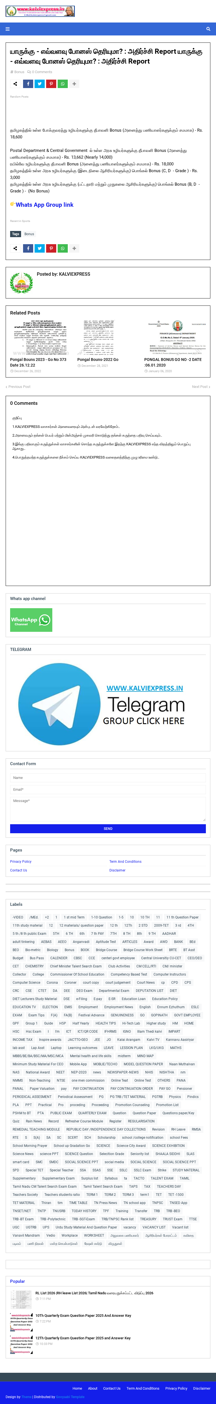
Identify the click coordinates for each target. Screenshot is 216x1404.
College (38, 974)
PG (101, 1097)
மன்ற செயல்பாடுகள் (64, 1244)
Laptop (56, 1048)
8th (139, 934)
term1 (144, 1195)
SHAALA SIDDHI (168, 1154)
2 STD (143, 925)
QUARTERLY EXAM (92, 1113)
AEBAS (46, 942)
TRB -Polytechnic (53, 1219)
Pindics (193, 1097)
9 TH (152, 934)
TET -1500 (176, 1195)
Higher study (156, 1023)
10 (132, 917)
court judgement (117, 983)
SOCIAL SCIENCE (143, 1162)
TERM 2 (110, 1195)
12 (51, 925)
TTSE (193, 1219)
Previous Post (19, 387)
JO (109, 1040)
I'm (57, 1032)
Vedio (50, 1235)
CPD (174, 983)
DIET (173, 991)
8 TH (126, 934)
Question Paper (144, 1113)
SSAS (97, 1170)
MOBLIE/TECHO (105, 1064)
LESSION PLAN (131, 1048)
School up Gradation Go (72, 1146)
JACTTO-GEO (78, 1040)
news (97, 1072)
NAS (16, 1072)
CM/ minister (172, 966)
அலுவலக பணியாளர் (125, 1235)
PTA (40, 1113)
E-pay (98, 999)
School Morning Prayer (30, 1146)
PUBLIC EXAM (61, 1113)
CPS (187, 983)
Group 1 (32, 1023)
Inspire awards (50, 1040)
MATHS (175, 1048)
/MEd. (34, 917)
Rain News (34, 1121)
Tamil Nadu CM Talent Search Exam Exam (45, 1187)
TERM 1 (92, 1195)
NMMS (18, 1080)
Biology (52, 950)
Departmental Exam (114, 991)
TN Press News (105, 1203)
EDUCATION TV (24, 1007)
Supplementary (24, 1178)
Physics (175, 1097)
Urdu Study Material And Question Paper (86, 1227)
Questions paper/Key (178, 1113)
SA (48, 1138)
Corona (52, 983)
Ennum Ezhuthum (171, 1007)
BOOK (85, 950)
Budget (18, 958)
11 (158, 917)
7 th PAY (97, 934)
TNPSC (157, 1203)
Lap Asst (37, 1048)
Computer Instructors (170, 974)
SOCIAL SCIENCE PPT (81, 1162)
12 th (114, 925)
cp (163, 983)
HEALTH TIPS (106, 1023)
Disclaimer (117, 870)
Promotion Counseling (132, 1105)
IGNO (127, 1032)
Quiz (16, 1121)
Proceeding (100, 1105)
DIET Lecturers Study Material (35, 999)
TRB (157, 1211)
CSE (29, 991)
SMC (39, 1162)
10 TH (145, 917)
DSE (67, 999)
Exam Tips (36, 1015)
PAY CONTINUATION (88, 1089)
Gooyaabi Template (70, 1397)
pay (64, 1089)
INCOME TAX (23, 1040)
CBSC (78, 958)
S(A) (36, 1138)
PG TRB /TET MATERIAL (128, 1097)
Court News (146, 983)
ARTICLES (129, 942)
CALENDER (58, 958)
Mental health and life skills (90, 1056)
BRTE (173, 950)
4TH (191, 925)
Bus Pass (37, 958)
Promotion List (167, 1105)
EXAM (17, 1015)
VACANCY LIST (154, 1227)
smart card (21, 1162)
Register (115, 1121)
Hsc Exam (33, 1032)
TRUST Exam (173, 1219)
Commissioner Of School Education (77, 974)
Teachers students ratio (62, 1195)
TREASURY (148, 1219)
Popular (17, 1281)
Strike (162, 1170)
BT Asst (189, 950)
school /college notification (142, 1138)
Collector (19, 974)
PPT (28, 1105)
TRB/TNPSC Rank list (118, 1219)
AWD (164, 942)
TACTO (139, 1178)
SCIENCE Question (79, 1154)
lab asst (19, 1048)
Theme (26, 1397)
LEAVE (109, 1048)
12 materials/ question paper (81, 925)
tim (60, 1203)
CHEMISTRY (34, 966)
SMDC (53, 1162)
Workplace (70, 1235)
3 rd (178, 925)
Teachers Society (25, 1195)
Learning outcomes (82, 1048)
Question (119, 1113)
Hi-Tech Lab (131, 1023)
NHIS (149, 1072)
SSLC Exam (142, 1170)
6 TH (69, 934)
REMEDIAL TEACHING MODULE (36, 1129)
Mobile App (78, 1064)
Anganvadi (81, 942)
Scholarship (107, 1138)
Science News (23, 1154)
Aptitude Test (106, 942)
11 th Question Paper (182, 917)
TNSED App (178, 1203)
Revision (158, 1129)
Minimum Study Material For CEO (38, 1064)
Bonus (19, 72)
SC (59, 1138)
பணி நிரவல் (36, 1244)
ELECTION (50, 1007)
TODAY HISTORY (84, 1211)
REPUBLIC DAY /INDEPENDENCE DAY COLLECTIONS (106, 1129)
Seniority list (139, 1154)
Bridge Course (106, 950)
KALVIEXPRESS (74, 274)
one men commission (88, 1080)
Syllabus (111, 1178)
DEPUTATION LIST (149, 991)
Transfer (141, 1211)
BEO (16, 950)
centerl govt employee (118, 958)
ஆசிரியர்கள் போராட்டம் (161, 1235)
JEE (97, 1040)
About (92, 1388)
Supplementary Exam (58, 1178)
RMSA (196, 1129)
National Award (38, 1072)
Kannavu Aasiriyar (180, 1040)
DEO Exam (84, 991)
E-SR (112, 999)
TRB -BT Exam (23, 1219)
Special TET (34, 1170)
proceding (77, 1105)
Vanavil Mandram (26, 1235)
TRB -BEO (173, 1211)
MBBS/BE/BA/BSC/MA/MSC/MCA (38, 1056)
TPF (106, 1211)
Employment (88, 1007)
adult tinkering (24, 942)
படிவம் (17, 1244)
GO (142, 1015)
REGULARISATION (141, 1121)
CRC (16, 991)
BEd (192, 942)
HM (175, 1023)
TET (159, 1195)
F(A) (54, 1015)
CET (16, 966)
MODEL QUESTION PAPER (143, 1064)
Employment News (118, 1007)
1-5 (121, 917)
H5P (62, 1023)
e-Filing (81, 999)
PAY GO (164, 1089)
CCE (92, 958)
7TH (113, 934)
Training (122, 1211)
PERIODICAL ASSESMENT (32, 1097)
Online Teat (119, 1080)
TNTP (41, 1211)
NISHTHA (166, 1072)
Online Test (142, 1080)
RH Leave (178, 1129)
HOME (189, 1023)
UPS (46, 1227)
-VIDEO (18, 917)
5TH (56, 934)
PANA (181, 1080)
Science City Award (131, 1146)
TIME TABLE (78, 1203)
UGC (16, 1227)
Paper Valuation (42, 1089)
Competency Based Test (129, 974)
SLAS (190, 1154)
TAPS (133, 1187)
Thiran (46, 1203)
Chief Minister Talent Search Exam (76, 966)
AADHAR (169, 934)
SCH (87, 1138)
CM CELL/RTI (146, 966)
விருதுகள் (115, 1244)
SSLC (123, 1170)
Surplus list (89, 1178)
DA (55, 991)
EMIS (68, 1007)
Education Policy (165, 999)
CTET (42, 991)
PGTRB (157, 1097)
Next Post (200, 387)
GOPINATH (159, 1015)
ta (125, 1178)
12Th (128, 925)
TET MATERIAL (24, 1203)
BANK (178, 942)
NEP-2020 (79, 1072)
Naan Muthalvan (182, 1064)
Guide (48, 1023)
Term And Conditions (125, 862)
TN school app (134, 1203)
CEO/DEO (195, 958)
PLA (16, 1105)
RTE (16, 1138)
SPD (16, 1170)
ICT (68, 1032)
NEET (60, 1072)
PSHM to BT (22, 1113)
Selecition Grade (112, 1154)
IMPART (174, 1032)
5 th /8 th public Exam (29, 934)
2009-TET (161, 925)
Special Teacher (61, 1170)
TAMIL (184, 1178)
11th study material (27, 925)
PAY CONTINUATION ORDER (132, 1089)
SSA (83, 1170)
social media (114, 1162)
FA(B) (68, 1015)
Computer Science (26, 983)
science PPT (49, 1154)
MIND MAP (145, 1056)
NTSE (61, 1080)
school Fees (179, 1138)
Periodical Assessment (75, 1097)
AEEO (62, 942)
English (145, 1007)
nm (183, 1072)
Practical (45, 1105)
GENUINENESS (122, 1015)
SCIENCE (103, 1146)
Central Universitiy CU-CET (161, 958)
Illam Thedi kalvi (149, 1032)
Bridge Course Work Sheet (143, 950)
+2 (47, 917)
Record (53, 1121)
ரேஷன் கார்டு (93, 1244)
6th (82, 934)
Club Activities (119, 966)
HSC (16, 1032)
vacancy (129, 1227)
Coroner (70, 983)
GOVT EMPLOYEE (187, 1015)
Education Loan (134, 999)
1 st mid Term (74, 917)
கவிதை (188, 1235)
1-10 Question (101, 917)
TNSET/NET (22, 1211)
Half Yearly (81, 1023)
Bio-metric (32, 950)
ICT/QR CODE (88, 1032)
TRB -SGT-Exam (83, 1219)
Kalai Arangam (128, 1040)
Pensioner (184, 1089)
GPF (16, 1023)
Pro (61, 1105)
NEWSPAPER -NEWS (123, 1072)
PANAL (18, 1089)
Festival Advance (91, 1015)
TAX (147, 1187)
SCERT (73, 1138)
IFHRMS (110, 1032)
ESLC (195, 1007)
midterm (124, 1056)
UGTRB (31, 1227)
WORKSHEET (94, 1235)
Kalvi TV (153, 1040)
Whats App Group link (44, 204)
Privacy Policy (21, 862)
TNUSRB (59, 1211)
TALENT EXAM (162, 1178)
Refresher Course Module (84, 1121)
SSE (110, 1170)
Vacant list (180, 1227)
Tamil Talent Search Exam (103, 1187)
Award (149, 942)
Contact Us (18, 870)
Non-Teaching (39, 1080)
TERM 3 (128, 1195)
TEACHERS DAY (169, 1187)
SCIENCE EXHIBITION (168, 1146)
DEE (67, 991)
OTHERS (164, 1080)
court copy (91, 983)
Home (77, 1388)
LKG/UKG (156, 1048)
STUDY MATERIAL (186, 1170)
